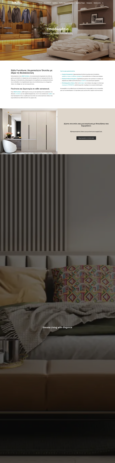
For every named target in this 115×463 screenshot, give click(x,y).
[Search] (102, 3)
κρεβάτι (50, 93)
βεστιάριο (81, 83)
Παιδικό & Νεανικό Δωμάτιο (69, 78)
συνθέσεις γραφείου (76, 76)
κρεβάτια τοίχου (66, 76)
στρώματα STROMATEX (68, 85)
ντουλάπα (17, 93)
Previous (1, 30)
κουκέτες (83, 80)
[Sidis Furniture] (17, 3)
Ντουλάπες (100, 124)
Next (114, 30)
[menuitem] (40, 3)
